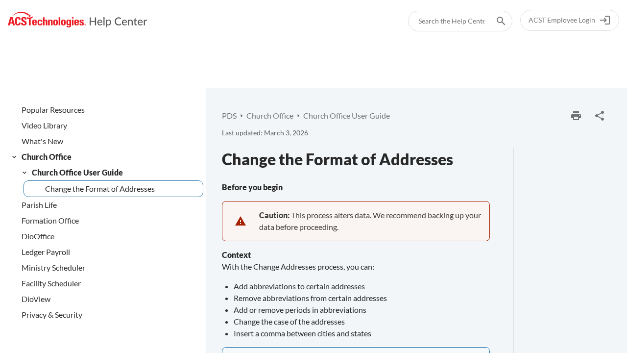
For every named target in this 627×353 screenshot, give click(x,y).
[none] (599, 115)
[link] (77, 20)
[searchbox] (494, 21)
